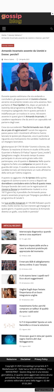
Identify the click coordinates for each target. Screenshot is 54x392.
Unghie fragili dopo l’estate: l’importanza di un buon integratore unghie (32, 292)
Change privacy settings (44, 390)
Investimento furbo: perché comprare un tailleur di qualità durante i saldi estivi (33, 308)
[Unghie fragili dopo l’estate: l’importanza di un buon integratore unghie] (9, 293)
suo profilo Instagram (15, 203)
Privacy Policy (41, 359)
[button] (51, 28)
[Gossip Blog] (12, 18)
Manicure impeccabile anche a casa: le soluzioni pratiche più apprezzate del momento (33, 248)
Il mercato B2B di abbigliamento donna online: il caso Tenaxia (34, 263)
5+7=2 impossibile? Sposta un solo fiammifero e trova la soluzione (35, 323)
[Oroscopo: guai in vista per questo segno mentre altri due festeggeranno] (9, 340)
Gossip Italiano (7, 45)
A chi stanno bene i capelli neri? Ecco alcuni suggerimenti (34, 277)
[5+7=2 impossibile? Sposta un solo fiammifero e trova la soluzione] (9, 326)
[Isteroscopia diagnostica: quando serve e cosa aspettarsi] (9, 235)
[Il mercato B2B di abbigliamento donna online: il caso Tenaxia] (9, 265)
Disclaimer (26, 359)
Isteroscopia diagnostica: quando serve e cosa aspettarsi (35, 233)
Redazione (12, 359)
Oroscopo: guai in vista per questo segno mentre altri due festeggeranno (35, 339)
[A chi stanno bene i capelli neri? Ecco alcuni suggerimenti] (9, 279)
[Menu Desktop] (4, 28)
